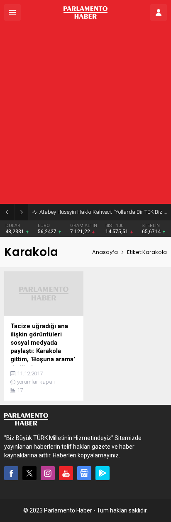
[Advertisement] (85, 114)
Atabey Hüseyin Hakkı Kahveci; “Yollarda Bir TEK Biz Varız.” (103, 212)
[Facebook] (11, 473)
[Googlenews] (84, 473)
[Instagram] (48, 473)
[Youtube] (66, 473)
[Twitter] (29, 473)
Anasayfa (105, 252)
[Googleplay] (102, 473)
